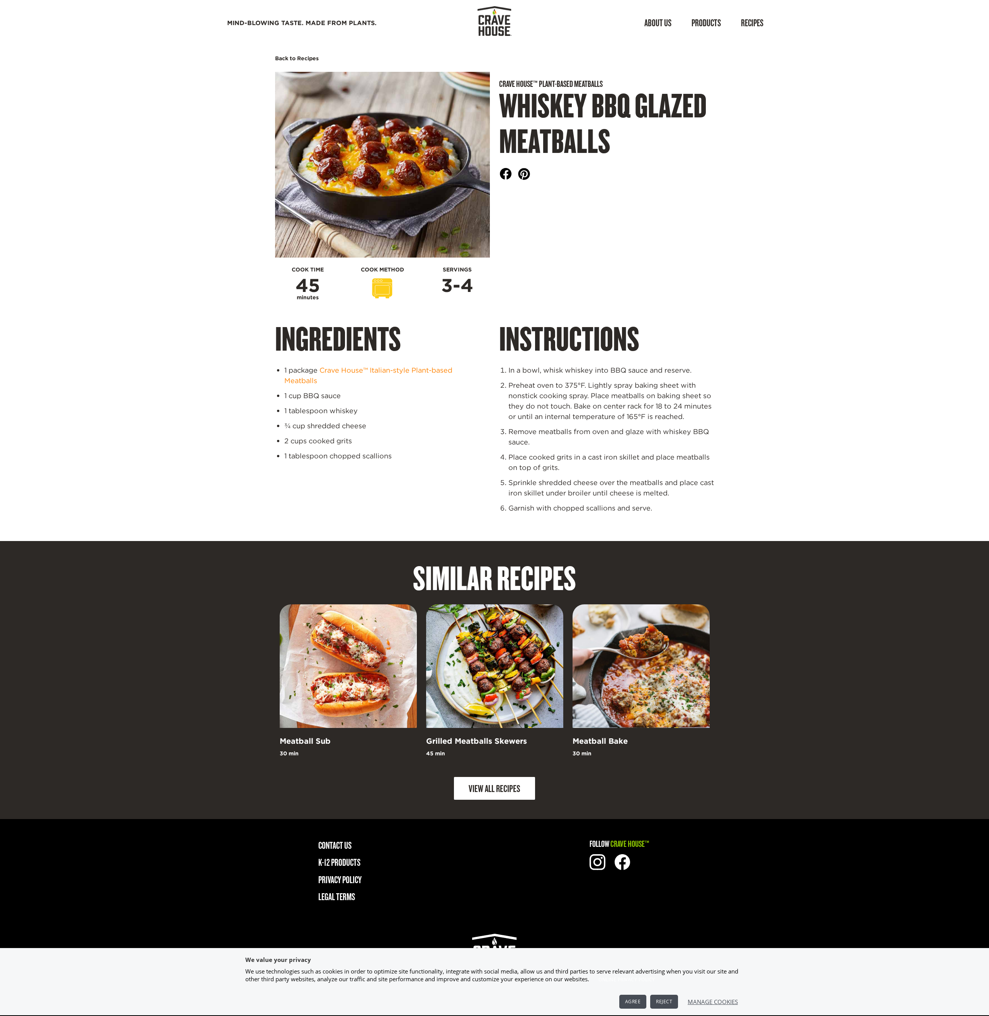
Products (706, 23)
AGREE (633, 1001)
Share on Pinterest (524, 174)
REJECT (664, 1001)
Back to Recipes (297, 58)
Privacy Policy (340, 879)
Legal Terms (336, 896)
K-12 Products (339, 862)
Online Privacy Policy (626, 979)
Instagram (597, 862)
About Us (657, 23)
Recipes (752, 23)
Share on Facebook (506, 174)
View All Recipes (494, 788)
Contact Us (335, 845)
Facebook (622, 862)
